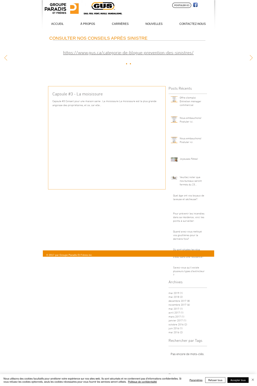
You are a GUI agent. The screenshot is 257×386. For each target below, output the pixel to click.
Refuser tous (215, 380)
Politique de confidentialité (142, 381)
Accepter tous (238, 380)
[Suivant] (251, 58)
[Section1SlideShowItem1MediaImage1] (126, 63)
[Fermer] (253, 380)
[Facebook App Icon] (195, 5)
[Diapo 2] (130, 63)
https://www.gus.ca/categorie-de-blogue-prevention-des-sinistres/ (128, 53)
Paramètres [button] (196, 380)
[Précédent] (5, 58)
